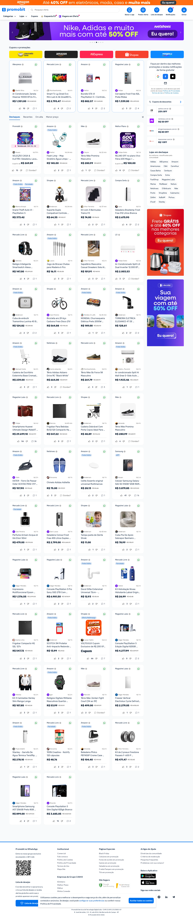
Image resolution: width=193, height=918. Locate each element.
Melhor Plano (62, 885)
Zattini (153, 197)
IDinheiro (61, 882)
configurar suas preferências (91, 900)
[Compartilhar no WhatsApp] (36, 64)
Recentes (27, 117)
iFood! (152, 202)
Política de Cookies (172, 93)
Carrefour (175, 166)
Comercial (61, 853)
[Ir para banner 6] (100, 42)
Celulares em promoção (108, 856)
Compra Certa (156, 175)
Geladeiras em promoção (109, 866)
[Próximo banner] (181, 32)
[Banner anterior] (12, 32)
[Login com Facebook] (165, 76)
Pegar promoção (25, 100)
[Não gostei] (28, 108)
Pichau (171, 197)
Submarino (174, 193)
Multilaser (163, 184)
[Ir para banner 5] (98, 42)
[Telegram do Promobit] (173, 897)
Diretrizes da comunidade (151, 853)
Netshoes (154, 188)
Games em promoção (107, 863)
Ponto (152, 193)
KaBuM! (162, 197)
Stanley (162, 202)
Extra (167, 175)
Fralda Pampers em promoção (111, 869)
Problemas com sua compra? (152, 863)
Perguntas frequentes (149, 860)
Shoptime (163, 193)
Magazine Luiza (168, 180)
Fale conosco (62, 856)
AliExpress (163, 162)
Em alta (39, 117)
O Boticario (166, 188)
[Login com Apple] (172, 76)
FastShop (154, 180)
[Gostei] (20, 108)
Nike (176, 188)
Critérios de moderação (150, 856)
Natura (173, 184)
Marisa (153, 184)
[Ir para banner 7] (102, 42)
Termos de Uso (157, 93)
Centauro (168, 171)
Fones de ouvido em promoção (111, 860)
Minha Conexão (63, 891)
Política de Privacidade (171, 91)
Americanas (155, 166)
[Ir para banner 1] (90, 42)
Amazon (174, 162)
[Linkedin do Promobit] (166, 897)
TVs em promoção (106, 872)
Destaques (14, 117)
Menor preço (52, 117)
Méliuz (60, 888)
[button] (172, 76)
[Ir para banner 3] (94, 42)
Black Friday (104, 853)
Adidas (153, 162)
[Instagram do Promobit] (159, 897)
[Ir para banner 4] (96, 42)
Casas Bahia (155, 171)
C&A (165, 166)
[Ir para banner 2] (92, 42)
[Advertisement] (166, 366)
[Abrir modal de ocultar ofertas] (143, 118)
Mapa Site (61, 869)
